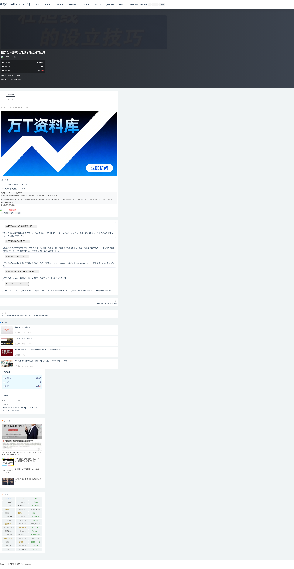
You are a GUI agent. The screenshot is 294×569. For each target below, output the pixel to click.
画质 (35, 531)
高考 (35, 549)
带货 (35, 516)
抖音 (22, 520)
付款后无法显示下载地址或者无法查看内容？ (21, 271)
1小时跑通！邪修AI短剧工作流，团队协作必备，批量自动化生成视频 (41, 361)
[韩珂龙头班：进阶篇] (7, 330)
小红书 (22, 516)
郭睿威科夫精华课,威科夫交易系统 (27, 469)
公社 (2, 205)
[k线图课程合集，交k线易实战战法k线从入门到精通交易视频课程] (7, 352)
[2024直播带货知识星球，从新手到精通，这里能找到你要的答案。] (8, 462)
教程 (22, 524)
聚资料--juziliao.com (23, 564)
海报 (12, 213)
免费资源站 (134, 4)
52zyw (10, 210)
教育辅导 (9, 527)
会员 (35, 505)
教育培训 (35, 524)
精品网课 (35, 534)
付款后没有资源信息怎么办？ (15, 256)
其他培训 (22, 509)
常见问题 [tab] (11, 100)
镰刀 (14, 205)
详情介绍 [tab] (11, 95)
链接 (18, 213)
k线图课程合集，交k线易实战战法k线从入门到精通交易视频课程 (39, 349)
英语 (35, 538)
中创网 (22, 505)
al (22, 498)
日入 (35, 527)
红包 (22, 538)
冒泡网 (35, 509)
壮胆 (5, 205)
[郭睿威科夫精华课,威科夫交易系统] (8, 471)
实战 (35, 513)
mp (9, 502)
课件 (22, 545)
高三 (22, 549)
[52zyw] (2, 57)
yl (35, 502)
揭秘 (8, 524)
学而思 (22, 513)
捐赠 (35, 520)
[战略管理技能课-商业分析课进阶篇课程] (8, 481)
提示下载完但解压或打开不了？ (16, 241)
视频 (8, 542)
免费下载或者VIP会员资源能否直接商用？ (20, 226)
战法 (11, 205)
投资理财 (8, 57)
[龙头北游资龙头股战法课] (7, 341)
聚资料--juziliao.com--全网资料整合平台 (23, 4)
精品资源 (8, 538)
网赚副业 (17, 107)
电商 (22, 531)
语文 (9, 545)
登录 (162, 4)
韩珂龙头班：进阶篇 (22, 327)
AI (8, 498)
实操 (8, 516)
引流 (9, 520)
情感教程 (110, 4)
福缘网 (22, 534)
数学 (22, 527)
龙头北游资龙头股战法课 (24, 338)
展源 (8, 205)
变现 (8, 513)
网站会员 (121, 4)
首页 (37, 4)
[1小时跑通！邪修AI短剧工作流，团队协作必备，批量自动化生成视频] (7, 363)
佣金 (8, 509)
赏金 (8, 549)
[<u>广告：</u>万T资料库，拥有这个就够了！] (59, 144)
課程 (22, 542)
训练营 (35, 542)
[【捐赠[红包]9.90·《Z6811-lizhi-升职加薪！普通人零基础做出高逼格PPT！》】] (22, 437)
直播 (8, 534)
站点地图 (143, 4)
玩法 (8, 531)
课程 (35, 545)
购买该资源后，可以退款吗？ (15, 283)
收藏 (5, 213)
